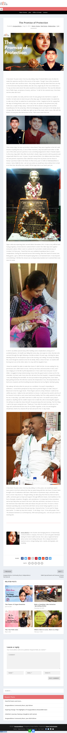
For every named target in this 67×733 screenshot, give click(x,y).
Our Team (41, 729)
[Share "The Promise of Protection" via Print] (50, 558)
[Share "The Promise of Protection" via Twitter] (25, 558)
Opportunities (21, 729)
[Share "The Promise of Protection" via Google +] (29, 558)
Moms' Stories (36, 26)
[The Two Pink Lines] (19, 618)
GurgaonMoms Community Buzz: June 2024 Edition (20, 718)
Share (37, 730)
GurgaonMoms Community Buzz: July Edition (19, 705)
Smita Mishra (25, 532)
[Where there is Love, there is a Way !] (48, 618)
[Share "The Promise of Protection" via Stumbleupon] (43, 558)
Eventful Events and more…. (13, 701)
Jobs (30, 12)
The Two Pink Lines (11, 629)
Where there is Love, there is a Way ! (46, 629)
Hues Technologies (51, 726)
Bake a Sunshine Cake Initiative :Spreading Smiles (45, 605)
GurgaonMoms (17, 26)
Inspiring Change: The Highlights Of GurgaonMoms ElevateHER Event (26, 710)
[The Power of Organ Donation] (19, 593)
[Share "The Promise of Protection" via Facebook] (22, 558)
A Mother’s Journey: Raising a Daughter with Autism (21, 714)
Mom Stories (23, 12)
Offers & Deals (37, 12)
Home (15, 729)
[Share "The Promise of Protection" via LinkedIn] (39, 558)
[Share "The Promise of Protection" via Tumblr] (32, 558)
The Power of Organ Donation (15, 604)
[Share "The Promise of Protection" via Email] (46, 558)
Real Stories (44, 26)
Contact (45, 12)
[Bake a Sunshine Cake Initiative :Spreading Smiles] (48, 593)
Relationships (52, 26)
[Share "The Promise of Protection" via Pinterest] (36, 558)
